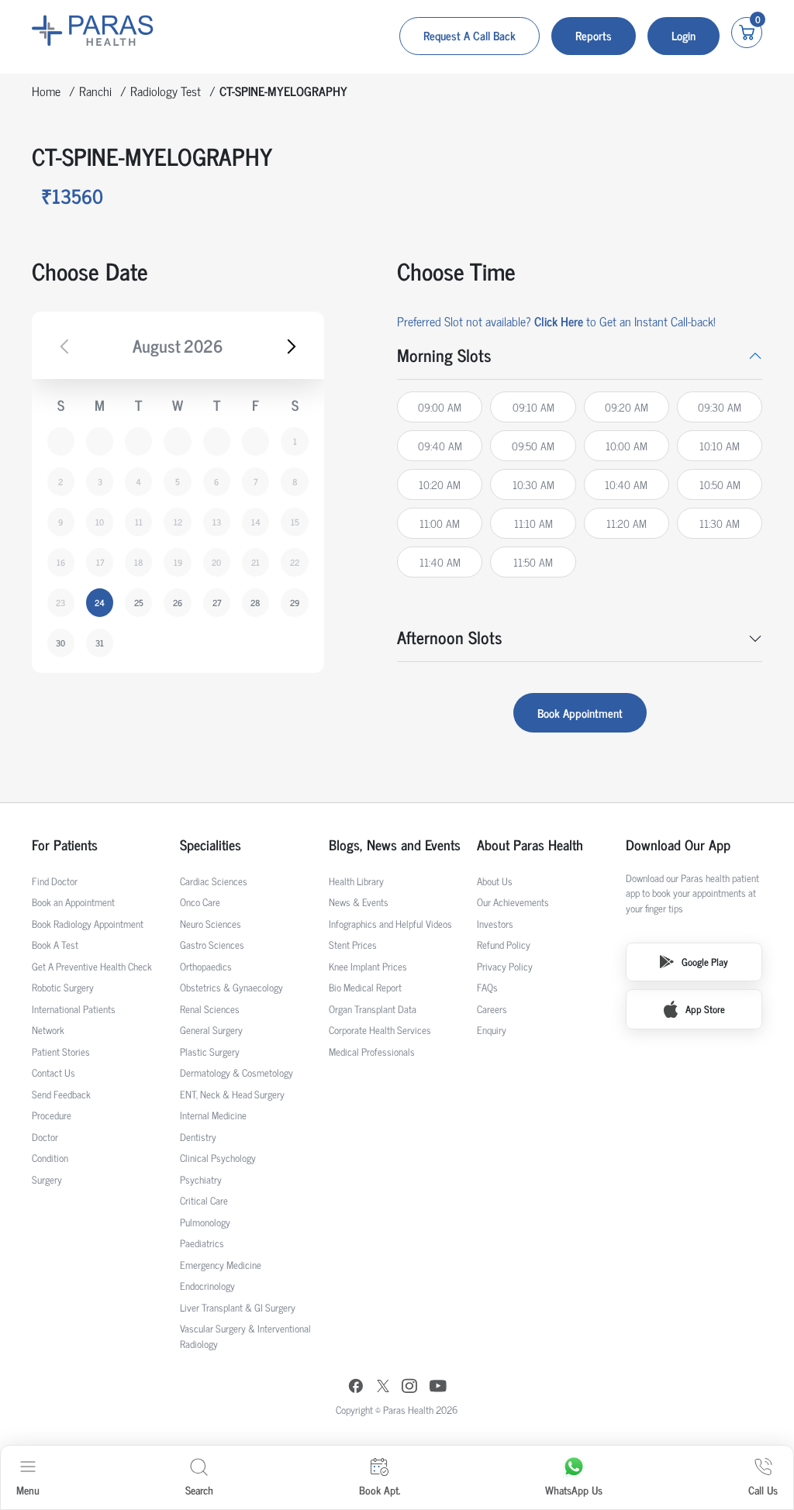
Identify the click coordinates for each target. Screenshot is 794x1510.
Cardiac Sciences (213, 881)
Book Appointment (580, 712)
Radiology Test (165, 90)
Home (46, 90)
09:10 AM (533, 406)
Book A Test (55, 944)
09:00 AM (439, 406)
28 (255, 602)
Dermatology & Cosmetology (236, 1072)
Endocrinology (207, 1285)
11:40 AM (440, 562)
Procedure (51, 1115)
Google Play (705, 961)
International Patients (74, 1009)
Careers (492, 1009)
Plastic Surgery (210, 1051)
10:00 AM (626, 445)
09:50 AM (533, 445)
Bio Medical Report (365, 987)
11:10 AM (533, 523)
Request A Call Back (469, 35)
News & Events (358, 902)
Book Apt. (379, 1489)
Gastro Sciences (212, 944)
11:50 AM (533, 562)
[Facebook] (356, 1387)
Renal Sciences (210, 1009)
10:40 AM (626, 484)
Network (48, 1030)
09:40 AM (440, 445)
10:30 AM (533, 484)
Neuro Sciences (210, 923)
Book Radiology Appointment (87, 923)
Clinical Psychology (218, 1158)
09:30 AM (719, 406)
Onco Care (200, 902)
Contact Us (53, 1072)
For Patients (65, 844)
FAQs (487, 987)
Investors (495, 923)
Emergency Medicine (220, 1265)
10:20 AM (440, 484)
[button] (579, 355)
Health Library (356, 881)
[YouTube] (438, 1387)
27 (216, 602)
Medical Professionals (372, 1051)
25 (138, 602)
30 (60, 643)
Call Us (763, 1489)
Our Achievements (513, 902)
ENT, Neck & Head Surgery (232, 1094)
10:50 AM (719, 484)
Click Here (558, 321)
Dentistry (198, 1137)
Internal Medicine (213, 1115)
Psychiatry (201, 1179)
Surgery (47, 1179)
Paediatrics (202, 1243)
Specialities (210, 844)
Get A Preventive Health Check (92, 966)
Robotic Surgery (63, 987)
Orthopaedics (206, 966)
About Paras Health (530, 844)
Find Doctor (55, 881)
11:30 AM (719, 523)
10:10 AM (719, 445)
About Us (495, 881)
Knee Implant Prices (368, 966)
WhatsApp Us (573, 1489)
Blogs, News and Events (395, 844)
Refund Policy (503, 944)
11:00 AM (439, 523)
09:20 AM (626, 406)
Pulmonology (205, 1222)
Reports (593, 35)
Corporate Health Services (380, 1030)
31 (99, 643)
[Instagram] (409, 1387)
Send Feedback (61, 1094)
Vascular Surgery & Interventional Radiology (245, 1336)
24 (100, 602)
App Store (705, 1009)
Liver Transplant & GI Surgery (237, 1307)
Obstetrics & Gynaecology (231, 987)
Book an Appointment (73, 902)
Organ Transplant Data (372, 1009)
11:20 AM (626, 523)
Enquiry (491, 1030)
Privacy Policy (505, 966)
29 (294, 602)
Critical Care (204, 1200)
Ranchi (95, 90)
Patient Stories (61, 1051)
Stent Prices (353, 944)
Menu (28, 1489)
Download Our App (678, 844)
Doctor (45, 1137)
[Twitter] (383, 1388)
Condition (50, 1158)
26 (177, 602)
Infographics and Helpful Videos (390, 923)
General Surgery (211, 1030)
